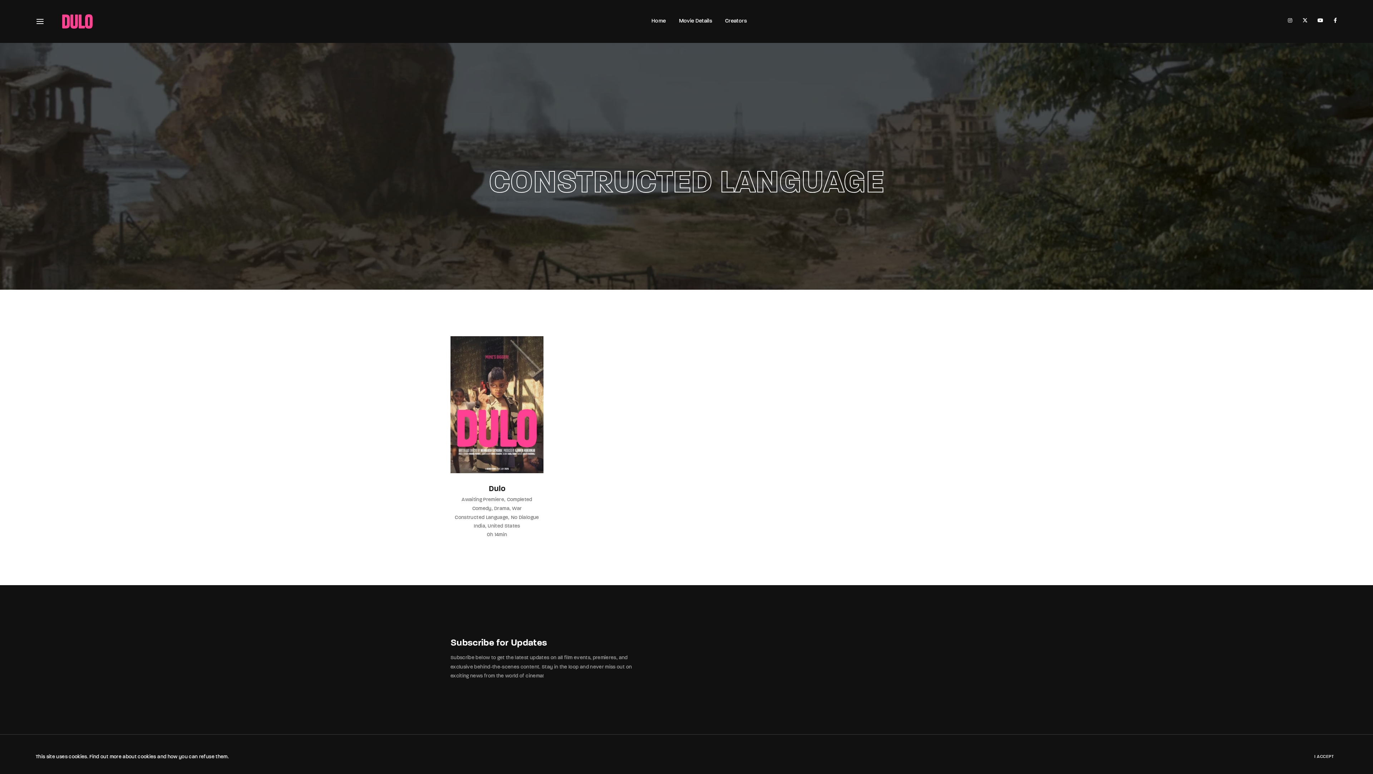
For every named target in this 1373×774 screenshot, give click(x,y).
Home (658, 21)
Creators (736, 21)
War (517, 508)
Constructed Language (481, 517)
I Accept (1324, 757)
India (479, 526)
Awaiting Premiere (483, 500)
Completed (519, 500)
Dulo (497, 489)
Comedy (482, 508)
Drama (502, 508)
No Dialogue (525, 517)
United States (504, 526)
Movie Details (696, 21)
